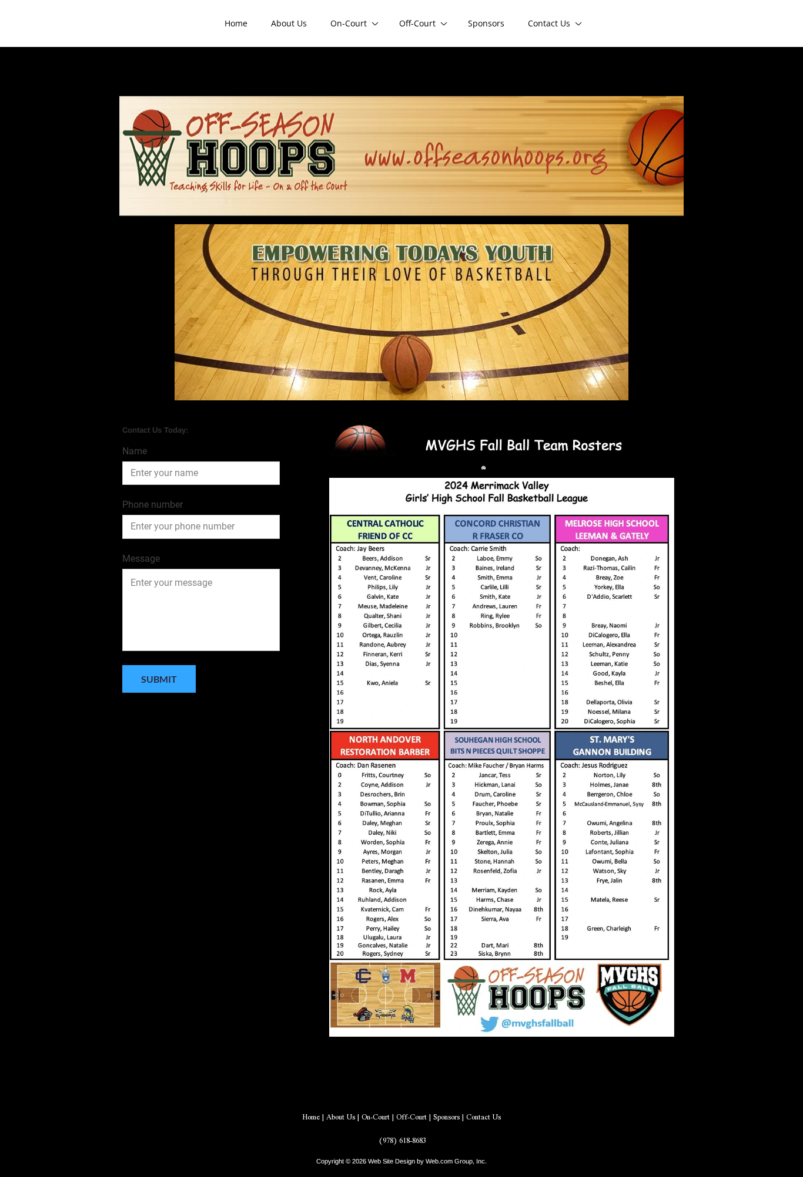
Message (141, 558)
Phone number (152, 504)
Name (134, 451)
